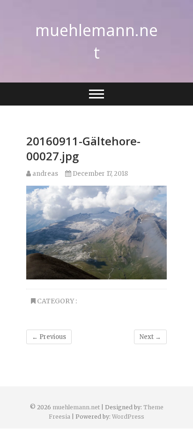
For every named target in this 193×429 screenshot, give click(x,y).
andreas (44, 174)
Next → (150, 337)
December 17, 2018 (99, 174)
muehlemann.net (96, 41)
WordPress (128, 416)
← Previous (49, 337)
